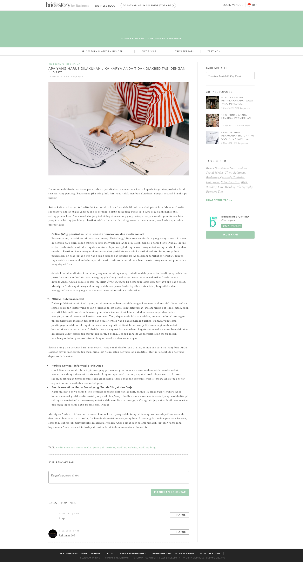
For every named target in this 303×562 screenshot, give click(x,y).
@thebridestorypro (235, 216)
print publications (104, 447)
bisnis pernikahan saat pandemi (226, 168)
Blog (110, 553)
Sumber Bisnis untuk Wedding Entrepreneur (151, 38)
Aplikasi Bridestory (133, 553)
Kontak (96, 553)
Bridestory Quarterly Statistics (225, 177)
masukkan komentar (170, 492)
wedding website (127, 447)
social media (84, 447)
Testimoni (215, 51)
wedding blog (147, 447)
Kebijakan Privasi (90, 558)
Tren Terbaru (184, 51)
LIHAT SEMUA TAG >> (219, 200)
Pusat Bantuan (210, 553)
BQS (244, 182)
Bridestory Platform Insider (102, 51)
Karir (84, 553)
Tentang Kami (69, 553)
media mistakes (65, 447)
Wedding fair (214, 187)
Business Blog (184, 553)
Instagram (212, 182)
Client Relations (235, 172)
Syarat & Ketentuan (117, 558)
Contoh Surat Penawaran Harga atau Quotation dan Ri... (237, 135)
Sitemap (138, 558)
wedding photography (239, 187)
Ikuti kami (230, 234)
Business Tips (214, 191)
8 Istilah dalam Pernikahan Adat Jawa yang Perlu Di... (237, 100)
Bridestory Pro (230, 182)
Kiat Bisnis (149, 51)
